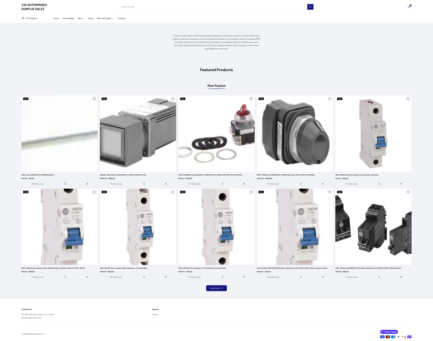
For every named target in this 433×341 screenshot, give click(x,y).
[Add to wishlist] (94, 99)
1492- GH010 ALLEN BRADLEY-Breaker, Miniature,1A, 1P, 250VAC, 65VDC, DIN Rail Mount (368, 268)
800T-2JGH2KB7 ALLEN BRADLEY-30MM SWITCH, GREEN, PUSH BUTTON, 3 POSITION (210, 175)
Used (90, 18)
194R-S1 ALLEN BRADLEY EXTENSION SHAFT (37, 175)
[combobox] (216, 7)
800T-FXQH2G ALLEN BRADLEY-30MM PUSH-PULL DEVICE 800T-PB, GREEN (285, 175)
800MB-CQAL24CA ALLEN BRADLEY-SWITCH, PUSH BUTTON (123, 175)
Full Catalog (68, 18)
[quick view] (87, 183)
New (80, 18)
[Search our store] (310, 7)
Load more (215, 288)
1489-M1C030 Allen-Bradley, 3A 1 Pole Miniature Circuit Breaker (202, 268)
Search (155, 314)
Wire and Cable (104, 18)
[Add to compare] (65, 183)
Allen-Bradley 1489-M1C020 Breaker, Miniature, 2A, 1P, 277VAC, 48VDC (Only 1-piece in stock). (292, 268)
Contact (121, 18)
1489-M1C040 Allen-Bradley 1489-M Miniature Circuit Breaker (123, 268)
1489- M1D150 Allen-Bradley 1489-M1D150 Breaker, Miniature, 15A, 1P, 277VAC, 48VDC (53, 268)
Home (56, 18)
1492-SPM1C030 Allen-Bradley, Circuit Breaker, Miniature (357, 175)
